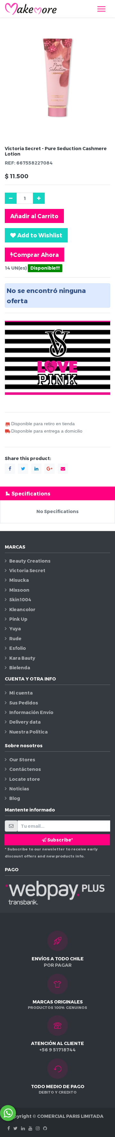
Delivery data (25, 722)
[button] (36, 235)
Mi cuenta (21, 692)
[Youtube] (30, 1128)
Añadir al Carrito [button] (34, 215)
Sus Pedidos (23, 702)
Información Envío (31, 712)
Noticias (19, 788)
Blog (14, 798)
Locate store (24, 779)
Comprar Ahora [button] (36, 254)
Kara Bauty (22, 658)
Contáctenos (25, 769)
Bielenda (19, 667)
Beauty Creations (29, 561)
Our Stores (22, 759)
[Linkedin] (23, 1128)
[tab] (57, 493)
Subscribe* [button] (59, 839)
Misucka (19, 580)
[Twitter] (15, 1128)
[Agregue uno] (39, 198)
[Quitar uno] (11, 198)
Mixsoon (19, 590)
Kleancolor (22, 609)
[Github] (45, 1128)
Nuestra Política (28, 731)
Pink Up (18, 619)
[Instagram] (38, 1128)
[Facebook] (8, 1128)
